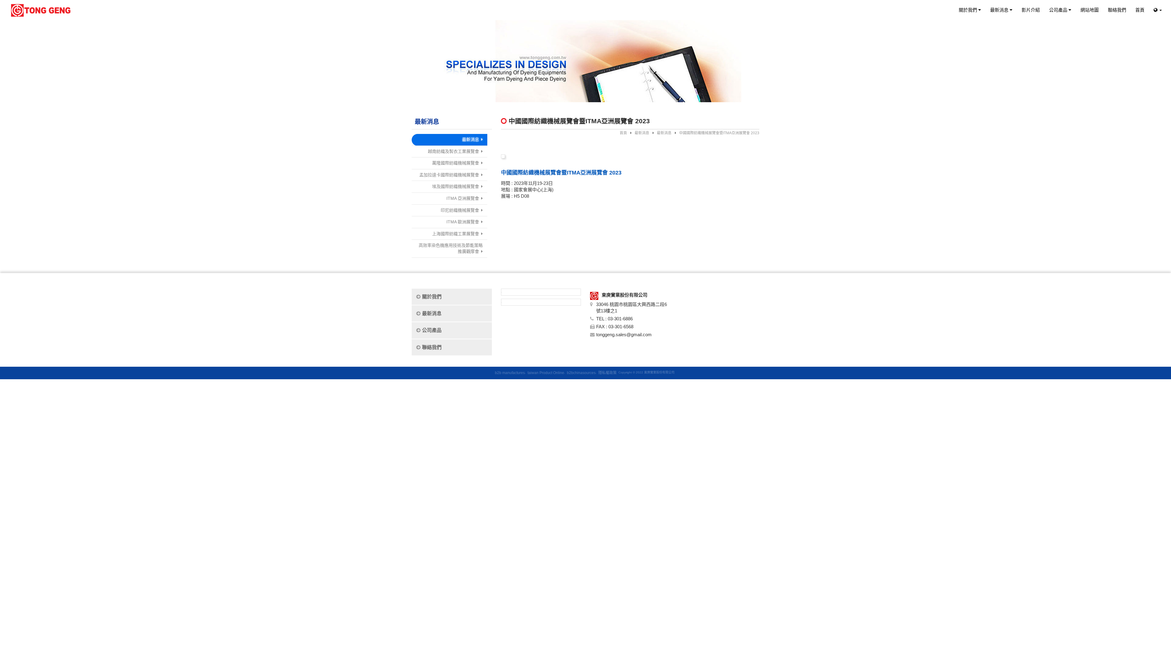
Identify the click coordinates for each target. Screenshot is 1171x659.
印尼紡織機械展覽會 (460, 210)
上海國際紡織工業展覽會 (455, 233)
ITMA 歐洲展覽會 (462, 221)
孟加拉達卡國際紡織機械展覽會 (449, 174)
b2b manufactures (510, 373)
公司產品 (1059, 10)
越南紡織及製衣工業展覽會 (453, 151)
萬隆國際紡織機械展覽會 (455, 162)
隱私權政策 (607, 373)
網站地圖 (1089, 10)
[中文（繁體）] (1157, 10)
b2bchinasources (581, 373)
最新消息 (1000, 10)
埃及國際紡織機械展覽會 (455, 186)
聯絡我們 (1117, 10)
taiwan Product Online (546, 373)
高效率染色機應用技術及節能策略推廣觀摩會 (451, 248)
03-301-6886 (620, 318)
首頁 (1139, 10)
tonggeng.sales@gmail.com (624, 334)
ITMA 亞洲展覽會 (462, 198)
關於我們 (968, 10)
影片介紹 (1031, 10)
